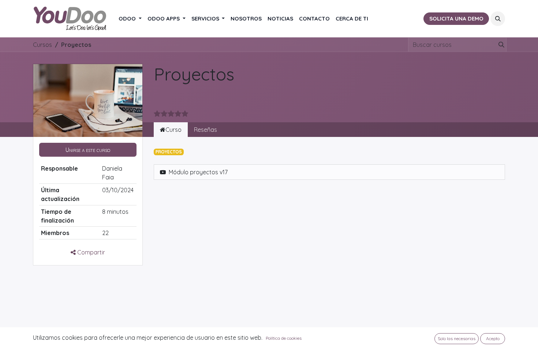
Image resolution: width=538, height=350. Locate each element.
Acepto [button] (493, 338)
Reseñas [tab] (205, 129)
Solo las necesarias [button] (456, 338)
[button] (497, 18)
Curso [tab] (173, 129)
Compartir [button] (90, 252)
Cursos (42, 44)
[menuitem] (130, 19)
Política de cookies (284, 338)
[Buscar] (500, 45)
